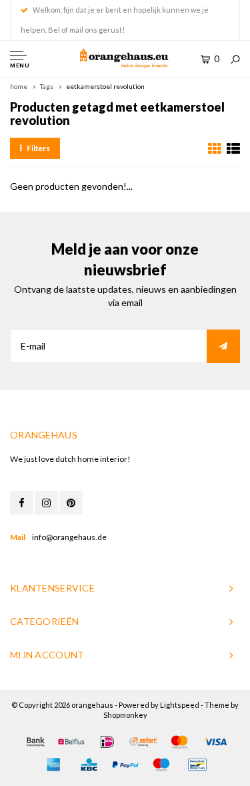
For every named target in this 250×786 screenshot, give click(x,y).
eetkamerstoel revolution (105, 86)
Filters (38, 148)
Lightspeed (179, 704)
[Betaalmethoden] (35, 742)
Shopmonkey (125, 714)
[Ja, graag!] (223, 346)
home (18, 86)
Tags (46, 86)
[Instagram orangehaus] (46, 503)
